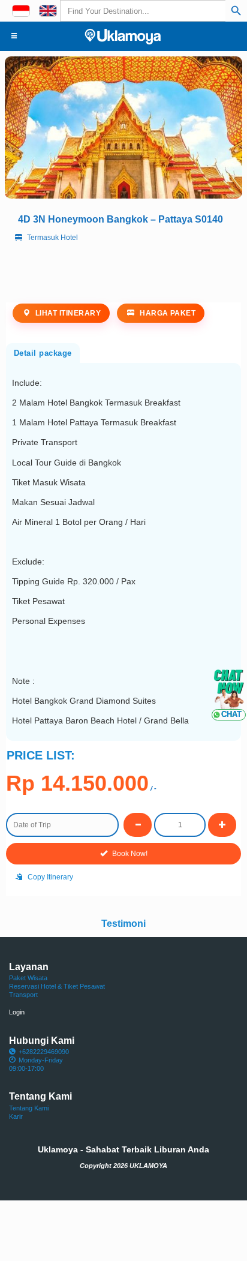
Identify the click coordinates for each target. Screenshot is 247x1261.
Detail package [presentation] (43, 353)
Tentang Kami (29, 1108)
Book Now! (128, 853)
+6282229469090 (44, 1051)
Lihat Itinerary (67, 313)
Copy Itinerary (49, 877)
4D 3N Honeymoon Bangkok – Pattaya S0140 (120, 219)
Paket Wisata (28, 977)
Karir (16, 1116)
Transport (23, 994)
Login (17, 1012)
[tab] (43, 352)
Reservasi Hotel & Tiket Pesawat (57, 986)
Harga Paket (167, 313)
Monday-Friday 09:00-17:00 (36, 1064)
